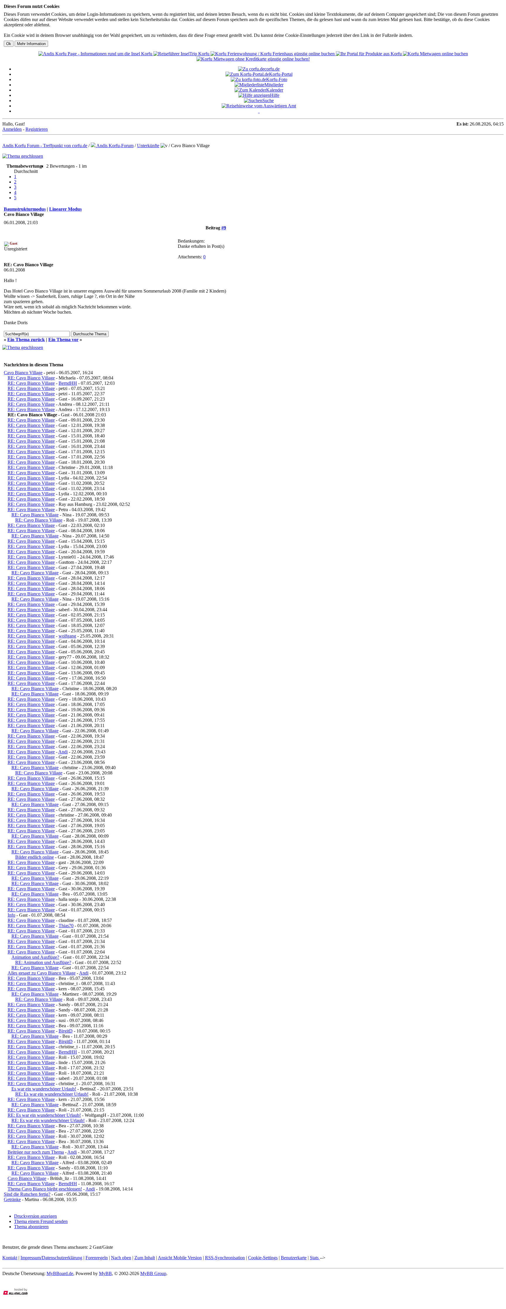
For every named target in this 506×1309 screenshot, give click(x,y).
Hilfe (274, 95)
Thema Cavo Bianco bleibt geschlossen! (45, 1188)
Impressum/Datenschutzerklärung (51, 1257)
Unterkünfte (148, 145)
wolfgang (67, 635)
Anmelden (12, 129)
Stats (315, 1257)
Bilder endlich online (34, 857)
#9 (223, 227)
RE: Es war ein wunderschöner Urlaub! (51, 1094)
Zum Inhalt (144, 1257)
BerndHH (68, 383)
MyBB (105, 1273)
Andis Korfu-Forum (114, 145)
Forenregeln (97, 1257)
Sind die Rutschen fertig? (27, 1194)
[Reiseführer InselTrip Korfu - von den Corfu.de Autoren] (182, 53)
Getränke (12, 1199)
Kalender (274, 89)
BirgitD (66, 1030)
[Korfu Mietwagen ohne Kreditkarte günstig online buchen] (253, 58)
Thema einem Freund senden (41, 1221)
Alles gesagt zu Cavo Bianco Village (42, 972)
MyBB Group (153, 1273)
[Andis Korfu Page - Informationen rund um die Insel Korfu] (95, 53)
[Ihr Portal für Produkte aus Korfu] (369, 53)
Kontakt (9, 1257)
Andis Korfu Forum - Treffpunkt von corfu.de (44, 145)
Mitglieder (273, 84)
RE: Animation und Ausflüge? (43, 962)
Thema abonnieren (31, 1226)
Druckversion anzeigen (35, 1216)
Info (11, 915)
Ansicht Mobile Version (180, 1257)
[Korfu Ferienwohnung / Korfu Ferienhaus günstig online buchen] (273, 53)
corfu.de (272, 68)
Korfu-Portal (281, 74)
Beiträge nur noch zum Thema (36, 1152)
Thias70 (66, 925)
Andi (63, 751)
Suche (268, 100)
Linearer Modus (65, 209)
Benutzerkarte (294, 1257)
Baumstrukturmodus (25, 209)
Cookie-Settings (263, 1257)
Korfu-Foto (276, 79)
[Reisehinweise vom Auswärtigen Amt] (259, 105)
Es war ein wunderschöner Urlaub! (43, 1088)
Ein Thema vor (63, 339)
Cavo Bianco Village (23, 372)
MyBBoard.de (60, 1273)
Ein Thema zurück (26, 339)
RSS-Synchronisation (225, 1257)
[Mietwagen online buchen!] (435, 53)
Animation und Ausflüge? (35, 957)
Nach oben (121, 1257)
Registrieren (36, 129)
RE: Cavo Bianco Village (31, 377)
